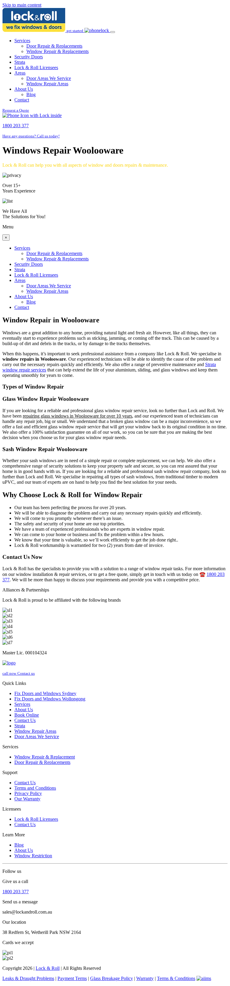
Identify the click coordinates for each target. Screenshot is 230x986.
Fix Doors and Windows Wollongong (49, 698)
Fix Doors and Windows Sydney (45, 693)
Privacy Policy (28, 793)
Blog (31, 94)
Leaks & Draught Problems (28, 978)
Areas (19, 72)
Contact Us (25, 720)
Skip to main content (21, 4)
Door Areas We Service (48, 78)
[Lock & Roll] (34, 30)
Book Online (26, 714)
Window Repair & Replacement (44, 756)
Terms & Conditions (176, 978)
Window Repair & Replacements (57, 51)
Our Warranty (27, 798)
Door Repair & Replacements (54, 45)
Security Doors (28, 56)
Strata (19, 62)
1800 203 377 (15, 891)
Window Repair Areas (47, 83)
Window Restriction (33, 855)
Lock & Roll (48, 968)
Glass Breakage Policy (111, 978)
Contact (21, 99)
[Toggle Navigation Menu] (112, 32)
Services (22, 40)
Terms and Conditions (35, 788)
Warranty (145, 978)
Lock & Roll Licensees (36, 67)
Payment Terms (72, 978)
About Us (23, 89)
